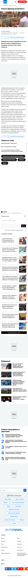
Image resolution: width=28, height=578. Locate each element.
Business (3, 541)
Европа (3, 538)
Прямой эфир (22, 1)
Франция (21, 159)
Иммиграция (18, 506)
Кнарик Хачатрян (6, 31)
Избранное (5, 361)
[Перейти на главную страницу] (5, 1)
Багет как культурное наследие (8, 146)
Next (2, 544)
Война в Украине (20, 499)
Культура (5, 5)
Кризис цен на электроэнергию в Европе (13, 156)
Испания (5, 502)
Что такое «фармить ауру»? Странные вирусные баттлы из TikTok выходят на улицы (12, 150)
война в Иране (7, 499)
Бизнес (4, 163)
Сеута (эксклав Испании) (18, 502)
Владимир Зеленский (14, 509)
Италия (14, 523)
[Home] (1, 5)
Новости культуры (13, 5)
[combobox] (14, 490)
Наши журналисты (5, 553)
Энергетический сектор (9, 159)
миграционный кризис (9, 519)
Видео (2, 550)
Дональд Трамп (14, 516)
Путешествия (4, 547)
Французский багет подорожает (9, 143)
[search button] (24, 490)
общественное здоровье (14, 513)
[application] (14, 19)
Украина (9, 506)
